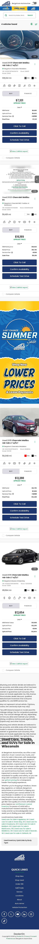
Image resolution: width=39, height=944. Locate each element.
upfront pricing (10, 780)
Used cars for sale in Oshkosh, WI (18, 833)
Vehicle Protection (19, 907)
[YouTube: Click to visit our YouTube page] (18, 914)
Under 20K (19, 884)
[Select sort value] (35, 24)
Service (19, 892)
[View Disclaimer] (34, 85)
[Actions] (35, 64)
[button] (37, 45)
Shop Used (19, 880)
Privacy (27, 936)
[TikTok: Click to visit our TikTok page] (4, 921)
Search (30, 15)
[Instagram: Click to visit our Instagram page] (31, 914)
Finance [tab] (28, 94)
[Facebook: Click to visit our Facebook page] (4, 914)
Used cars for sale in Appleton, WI (15, 819)
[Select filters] (31, 24)
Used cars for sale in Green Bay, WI (18, 820)
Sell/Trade (19, 888)
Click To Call (19, 126)
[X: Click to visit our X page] (11, 914)
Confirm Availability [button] (19, 133)
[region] (19, 114)
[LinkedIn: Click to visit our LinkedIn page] (24, 914)
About (19, 899)
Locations (19, 895)
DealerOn (20, 936)
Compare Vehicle (13, 158)
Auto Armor (19, 903)
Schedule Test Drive (19, 139)
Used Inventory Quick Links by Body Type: (18, 841)
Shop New (19, 876)
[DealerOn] (19, 934)
